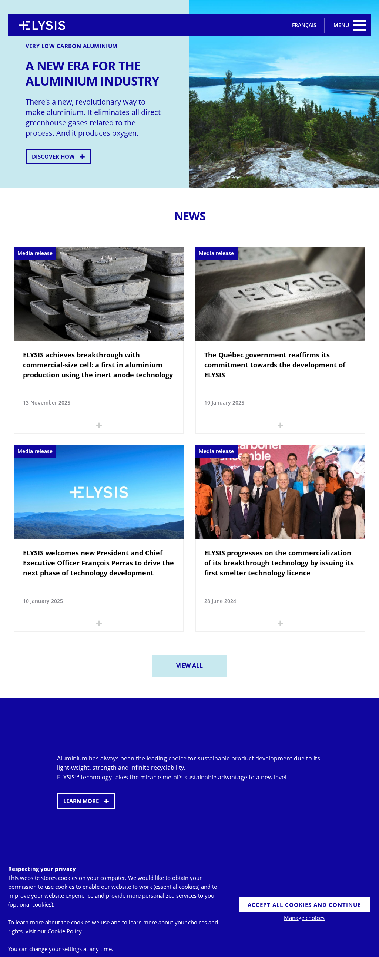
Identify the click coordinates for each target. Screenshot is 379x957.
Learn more (81, 801)
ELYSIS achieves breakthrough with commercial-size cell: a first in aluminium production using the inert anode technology (98, 364)
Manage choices (304, 917)
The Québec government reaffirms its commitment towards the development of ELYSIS (274, 364)
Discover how (53, 156)
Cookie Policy (64, 931)
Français (304, 25)
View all (189, 665)
